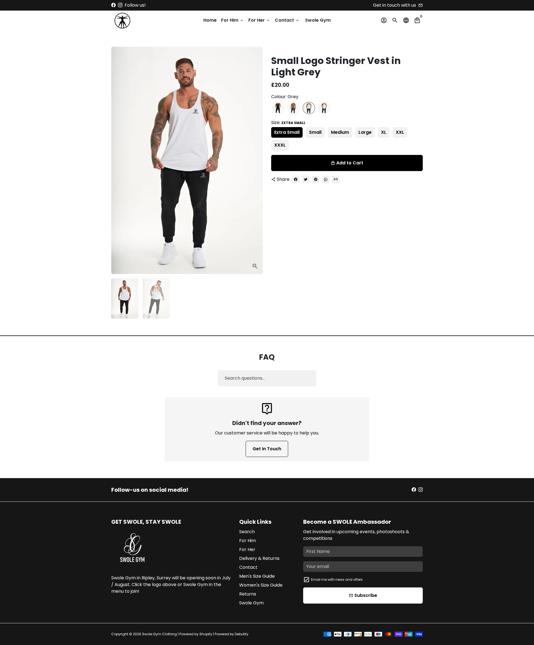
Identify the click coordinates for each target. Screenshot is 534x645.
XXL (400, 132)
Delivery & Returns (259, 558)
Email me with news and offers (337, 579)
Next (255, 160)
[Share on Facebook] (296, 179)
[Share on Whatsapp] (326, 179)
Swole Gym (318, 20)
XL (383, 132)
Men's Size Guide (257, 576)
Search (247, 531)
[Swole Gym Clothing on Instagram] (120, 5)
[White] (324, 108)
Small (315, 132)
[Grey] (309, 108)
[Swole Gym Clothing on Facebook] (113, 5)
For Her (259, 20)
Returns (247, 594)
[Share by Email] (336, 179)
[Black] (278, 108)
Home (210, 20)
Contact (287, 20)
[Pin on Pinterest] (316, 179)
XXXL (280, 145)
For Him (232, 20)
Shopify (205, 634)
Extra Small (287, 132)
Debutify (241, 634)
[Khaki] (293, 108)
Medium (340, 132)
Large (365, 132)
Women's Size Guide (261, 585)
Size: (288, 122)
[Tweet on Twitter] (306, 179)
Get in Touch (267, 449)
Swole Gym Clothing (159, 634)
